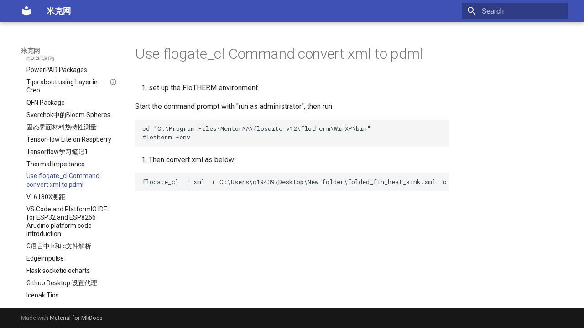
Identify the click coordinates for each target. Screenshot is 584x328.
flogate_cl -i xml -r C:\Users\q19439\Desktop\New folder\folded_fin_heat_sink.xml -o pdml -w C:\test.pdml (295, 182)
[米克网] (26, 11)
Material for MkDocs (76, 317)
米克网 (30, 50)
